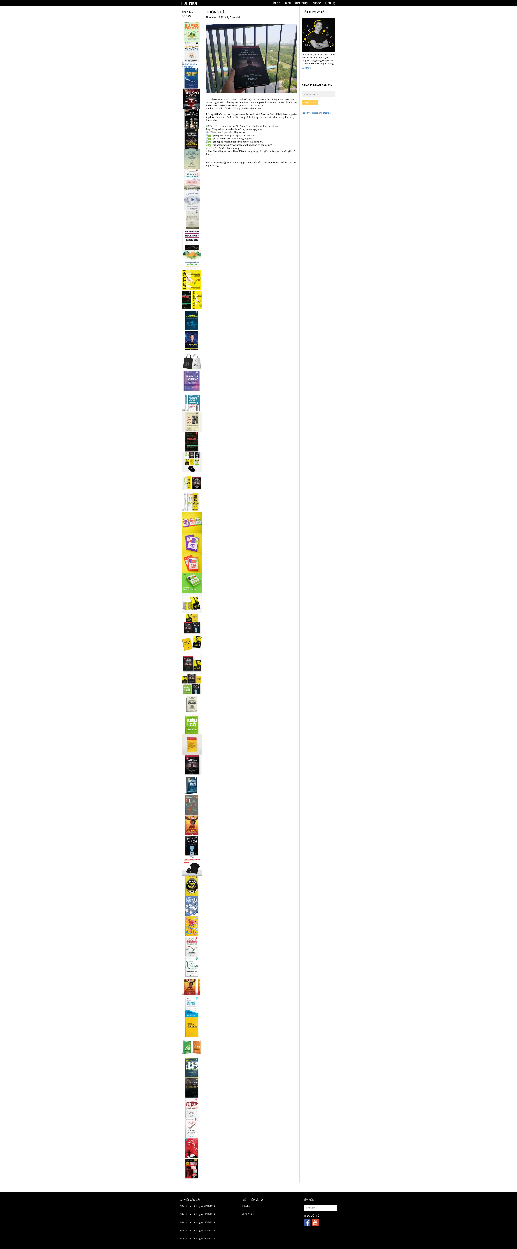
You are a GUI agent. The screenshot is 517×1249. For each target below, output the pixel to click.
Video (317, 3)
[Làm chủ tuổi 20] (192, 845)
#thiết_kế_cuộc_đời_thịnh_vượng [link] (222, 148)
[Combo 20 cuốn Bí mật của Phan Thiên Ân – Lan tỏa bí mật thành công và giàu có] (192, 603)
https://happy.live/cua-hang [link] (241, 135)
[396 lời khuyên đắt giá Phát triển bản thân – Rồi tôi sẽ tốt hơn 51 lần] (192, 583)
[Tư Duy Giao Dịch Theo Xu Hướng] (192, 52)
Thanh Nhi (235, 17)
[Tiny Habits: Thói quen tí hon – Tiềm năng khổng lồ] (192, 502)
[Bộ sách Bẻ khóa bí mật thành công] (192, 684)
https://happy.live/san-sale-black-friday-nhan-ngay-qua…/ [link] (235, 129)
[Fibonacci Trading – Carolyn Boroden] (192, 785)
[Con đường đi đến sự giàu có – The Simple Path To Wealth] (192, 260)
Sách (287, 3)
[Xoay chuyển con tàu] (192, 78)
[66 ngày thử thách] (192, 1027)
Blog (276, 3)
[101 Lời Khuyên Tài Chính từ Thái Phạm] (192, 341)
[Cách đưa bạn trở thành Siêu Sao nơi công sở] (192, 99)
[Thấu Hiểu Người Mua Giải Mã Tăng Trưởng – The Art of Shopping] (192, 906)
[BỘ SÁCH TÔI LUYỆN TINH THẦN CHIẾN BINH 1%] (192, 462)
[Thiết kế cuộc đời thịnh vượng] (192, 765)
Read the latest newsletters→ (316, 112)
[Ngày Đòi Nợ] (192, 1168)
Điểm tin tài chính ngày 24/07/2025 (197, 1230)
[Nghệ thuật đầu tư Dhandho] (192, 1088)
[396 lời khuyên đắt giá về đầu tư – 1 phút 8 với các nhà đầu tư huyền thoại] (192, 543)
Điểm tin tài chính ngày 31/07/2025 (197, 1206)
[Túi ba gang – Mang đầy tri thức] (192, 361)
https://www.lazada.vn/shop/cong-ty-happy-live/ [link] (247, 144)
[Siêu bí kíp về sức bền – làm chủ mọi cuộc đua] (192, 139)
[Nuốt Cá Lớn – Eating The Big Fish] (192, 886)
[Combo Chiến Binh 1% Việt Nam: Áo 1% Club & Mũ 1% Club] (192, 866)
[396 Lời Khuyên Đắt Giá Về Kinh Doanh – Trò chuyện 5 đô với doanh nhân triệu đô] (192, 563)
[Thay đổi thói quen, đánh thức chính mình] (192, 199)
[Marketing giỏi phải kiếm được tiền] (192, 1128)
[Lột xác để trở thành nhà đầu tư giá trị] (192, 1108)
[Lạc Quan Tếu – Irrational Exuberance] (192, 805)
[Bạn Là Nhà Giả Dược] (192, 220)
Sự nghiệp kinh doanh (227, 162)
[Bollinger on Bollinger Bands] (192, 240)
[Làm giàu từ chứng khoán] (192, 1047)
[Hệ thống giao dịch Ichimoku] (192, 1067)
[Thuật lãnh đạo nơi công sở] (192, 119)
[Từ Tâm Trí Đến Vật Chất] (192, 179)
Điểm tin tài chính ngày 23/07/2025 (197, 1238)
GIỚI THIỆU (302, 3)
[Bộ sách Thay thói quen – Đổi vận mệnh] (192, 644)
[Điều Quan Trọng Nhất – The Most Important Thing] (192, 966)
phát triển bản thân (257, 162)
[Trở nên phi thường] (192, 159)
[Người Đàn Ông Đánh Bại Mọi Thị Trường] (192, 1148)
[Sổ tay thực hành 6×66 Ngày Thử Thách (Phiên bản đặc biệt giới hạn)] (192, 825)
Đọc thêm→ (307, 67)
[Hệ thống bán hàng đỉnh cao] (192, 1007)
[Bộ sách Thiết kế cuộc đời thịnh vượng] (192, 623)
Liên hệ (330, 3)
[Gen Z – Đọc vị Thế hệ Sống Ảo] (192, 926)
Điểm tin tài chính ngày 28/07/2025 (197, 1214)
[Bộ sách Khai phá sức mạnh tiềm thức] (192, 664)
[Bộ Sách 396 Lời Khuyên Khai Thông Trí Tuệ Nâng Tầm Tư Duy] (192, 522)
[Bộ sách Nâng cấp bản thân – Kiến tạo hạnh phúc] (192, 482)
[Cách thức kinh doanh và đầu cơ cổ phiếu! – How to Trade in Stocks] (192, 421)
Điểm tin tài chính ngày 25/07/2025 (197, 1222)
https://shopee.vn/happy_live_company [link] (243, 141)
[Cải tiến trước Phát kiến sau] (192, 401)
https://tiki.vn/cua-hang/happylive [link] (237, 138)
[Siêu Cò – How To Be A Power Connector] (192, 724)
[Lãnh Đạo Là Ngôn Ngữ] (192, 65)
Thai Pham (273, 162)
